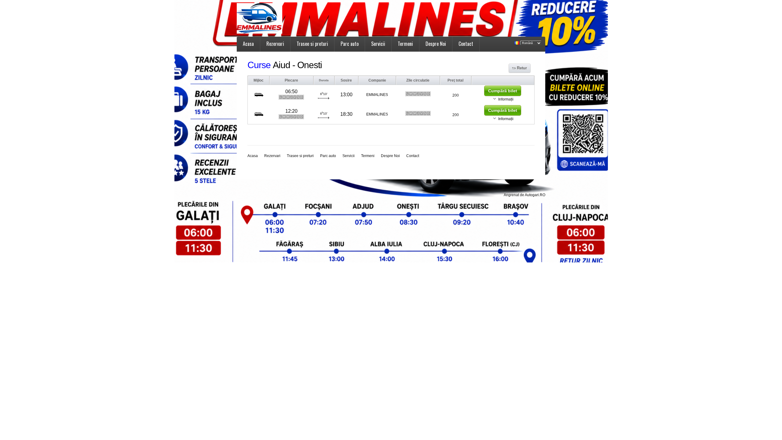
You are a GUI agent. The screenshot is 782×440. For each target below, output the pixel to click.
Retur (522, 68)
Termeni (405, 43)
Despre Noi (436, 43)
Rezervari (275, 43)
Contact (466, 43)
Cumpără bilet (502, 90)
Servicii (378, 43)
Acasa (248, 43)
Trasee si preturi (312, 43)
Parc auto (350, 43)
